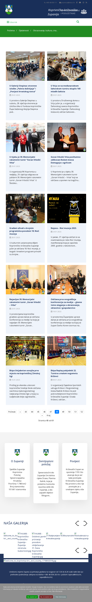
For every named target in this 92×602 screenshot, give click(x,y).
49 (63, 411)
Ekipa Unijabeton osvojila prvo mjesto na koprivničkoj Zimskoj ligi (24, 373)
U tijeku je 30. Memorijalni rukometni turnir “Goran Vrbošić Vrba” (24, 160)
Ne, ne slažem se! (46, 597)
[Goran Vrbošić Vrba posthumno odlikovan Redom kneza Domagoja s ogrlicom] (66, 137)
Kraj (48, 415)
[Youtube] (80, 2)
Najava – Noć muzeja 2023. (64, 228)
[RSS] (86, 2)
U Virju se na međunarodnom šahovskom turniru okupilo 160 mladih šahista (65, 88)
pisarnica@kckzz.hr (68, 3)
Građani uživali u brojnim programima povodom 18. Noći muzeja (24, 231)
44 (32, 411)
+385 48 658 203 (50, 574)
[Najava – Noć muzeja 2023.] (66, 208)
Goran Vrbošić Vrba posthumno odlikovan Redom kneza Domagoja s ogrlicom (65, 160)
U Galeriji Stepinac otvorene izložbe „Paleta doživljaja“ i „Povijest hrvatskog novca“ (23, 88)
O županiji (17, 461)
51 (76, 411)
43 (26, 411)
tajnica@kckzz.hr (74, 574)
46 (44, 411)
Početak (12, 411)
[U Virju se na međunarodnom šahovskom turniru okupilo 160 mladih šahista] (66, 66)
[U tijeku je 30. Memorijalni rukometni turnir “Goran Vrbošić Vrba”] (25, 137)
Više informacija (60, 597)
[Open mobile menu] (12, 22)
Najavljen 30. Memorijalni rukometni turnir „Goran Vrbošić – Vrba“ (25, 302)
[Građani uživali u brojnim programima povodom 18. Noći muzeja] (25, 208)
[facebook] (76, 2)
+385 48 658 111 (51, 3)
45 (38, 411)
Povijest (75, 461)
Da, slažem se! (32, 597)
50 (69, 411)
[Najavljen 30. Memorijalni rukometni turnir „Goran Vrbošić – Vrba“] (25, 279)
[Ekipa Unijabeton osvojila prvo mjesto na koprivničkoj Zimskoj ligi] (25, 350)
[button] (85, 523)
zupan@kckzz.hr (46, 577)
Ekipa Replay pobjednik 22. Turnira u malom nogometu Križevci (64, 373)
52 (82, 411)
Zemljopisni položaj (46, 462)
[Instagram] (83, 2)
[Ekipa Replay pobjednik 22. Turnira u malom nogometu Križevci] (66, 350)
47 (51, 411)
